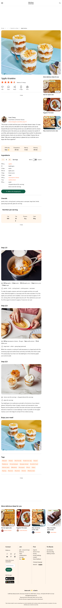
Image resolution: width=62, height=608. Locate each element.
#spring (4, 471)
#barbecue (5, 464)
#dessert (4, 461)
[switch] (35, 159)
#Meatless (14, 467)
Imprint (35, 550)
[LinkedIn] (15, 557)
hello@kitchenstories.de (31, 595)
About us (21, 551)
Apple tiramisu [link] (24, 28)
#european (22, 467)
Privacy (35, 553)
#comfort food (34, 464)
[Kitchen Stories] (31, 3)
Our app (21, 557)
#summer (17, 471)
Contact (35, 557)
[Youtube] (7, 557)
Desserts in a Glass (14, 28)
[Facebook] (7, 554)
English (40, 564)
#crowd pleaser (14, 464)
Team (20, 553)
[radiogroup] (8, 82)
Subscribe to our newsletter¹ (9, 561)
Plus (21, 559)
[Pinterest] (11, 557)
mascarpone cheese (13, 177)
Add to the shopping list (14, 191)
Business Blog (50, 551)
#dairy (33, 467)
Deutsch (35, 564)
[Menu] (2, 3)
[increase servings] (9, 159)
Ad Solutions (50, 550)
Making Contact (51, 553)
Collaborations (23, 555)
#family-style (31, 471)
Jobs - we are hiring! (24, 550)
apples (10, 164)
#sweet (35, 461)
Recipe (2, 28)
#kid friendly (18, 461)
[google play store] (10, 582)
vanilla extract (12, 180)
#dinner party (5, 467)
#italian (11, 461)
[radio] (2, 82)
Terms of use (36, 551)
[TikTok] (15, 554)
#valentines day (27, 461)
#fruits (28, 467)
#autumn (10, 471)
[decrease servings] (3, 159)
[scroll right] (60, 516)
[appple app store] (10, 579)
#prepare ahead (24, 464)
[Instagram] (11, 554)
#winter (24, 471)
